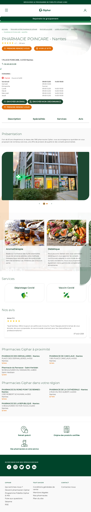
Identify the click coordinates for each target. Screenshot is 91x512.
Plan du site (38, 498)
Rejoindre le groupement (45, 19)
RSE (7, 505)
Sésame (8, 502)
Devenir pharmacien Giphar (17, 490)
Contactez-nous (68, 487)
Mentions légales (40, 492)
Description (14, 119)
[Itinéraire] (45, 69)
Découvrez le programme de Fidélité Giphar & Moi (45, 2)
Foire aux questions (13, 498)
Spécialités (39, 119)
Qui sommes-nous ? (14, 487)
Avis (81, 119)
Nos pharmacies (40, 495)
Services (61, 119)
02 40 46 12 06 (10, 64)
